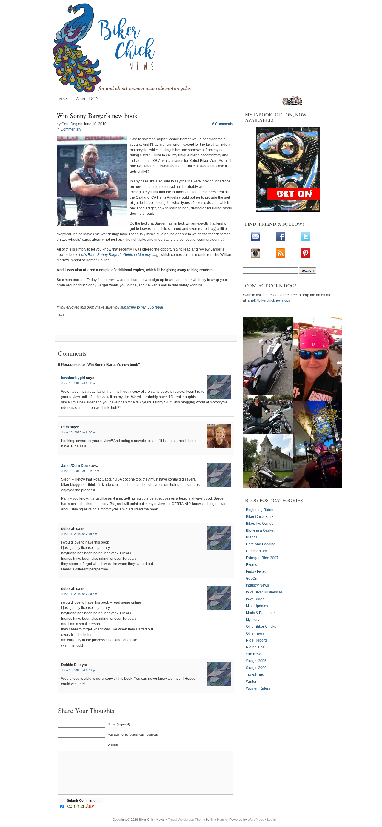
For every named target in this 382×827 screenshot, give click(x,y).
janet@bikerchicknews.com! (269, 300)
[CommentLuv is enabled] (80, 807)
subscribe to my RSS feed (141, 307)
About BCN (87, 98)
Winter (251, 681)
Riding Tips (255, 647)
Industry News (257, 585)
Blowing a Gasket (260, 530)
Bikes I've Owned (260, 523)
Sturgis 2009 (256, 668)
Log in (271, 819)
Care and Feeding (260, 544)
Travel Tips (255, 675)
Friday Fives (256, 572)
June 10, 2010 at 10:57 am (80, 470)
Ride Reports (256, 640)
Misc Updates (257, 606)
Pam (65, 427)
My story (252, 620)
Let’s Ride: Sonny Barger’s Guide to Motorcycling (118, 255)
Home (61, 98)
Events (251, 565)
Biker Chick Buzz (259, 517)
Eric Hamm (218, 819)
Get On (251, 578)
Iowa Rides (255, 599)
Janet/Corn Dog (74, 466)
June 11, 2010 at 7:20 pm (79, 594)
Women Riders (258, 688)
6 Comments (222, 124)
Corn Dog (69, 124)
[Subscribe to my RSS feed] (280, 257)
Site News (254, 654)
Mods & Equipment (261, 613)
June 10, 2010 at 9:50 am (79, 432)
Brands (252, 537)
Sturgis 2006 (256, 661)
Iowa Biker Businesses (264, 592)
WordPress (256, 819)
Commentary (71, 129)
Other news (255, 633)
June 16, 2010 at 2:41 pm (79, 670)
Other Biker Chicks (261, 627)
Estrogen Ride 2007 (262, 558)
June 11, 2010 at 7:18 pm (79, 534)
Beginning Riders (260, 510)
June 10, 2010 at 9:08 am (79, 383)
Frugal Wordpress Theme (186, 819)
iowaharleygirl (73, 378)
